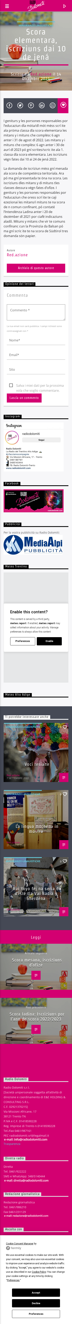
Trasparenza (12, 1144)
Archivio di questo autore (36, 268)
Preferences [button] (13, 1280)
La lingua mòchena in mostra (37, 829)
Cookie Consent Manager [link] (19, 1243)
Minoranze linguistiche (36, 25)
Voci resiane (37, 764)
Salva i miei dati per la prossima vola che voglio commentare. (40, 385)
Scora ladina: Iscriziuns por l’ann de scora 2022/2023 (37, 1016)
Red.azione (40, 74)
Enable (49, 641)
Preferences (36, 1314)
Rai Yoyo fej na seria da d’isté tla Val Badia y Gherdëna (37, 893)
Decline (36, 1303)
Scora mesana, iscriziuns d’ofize (37, 962)
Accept (36, 1292)
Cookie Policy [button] (39, 1272)
